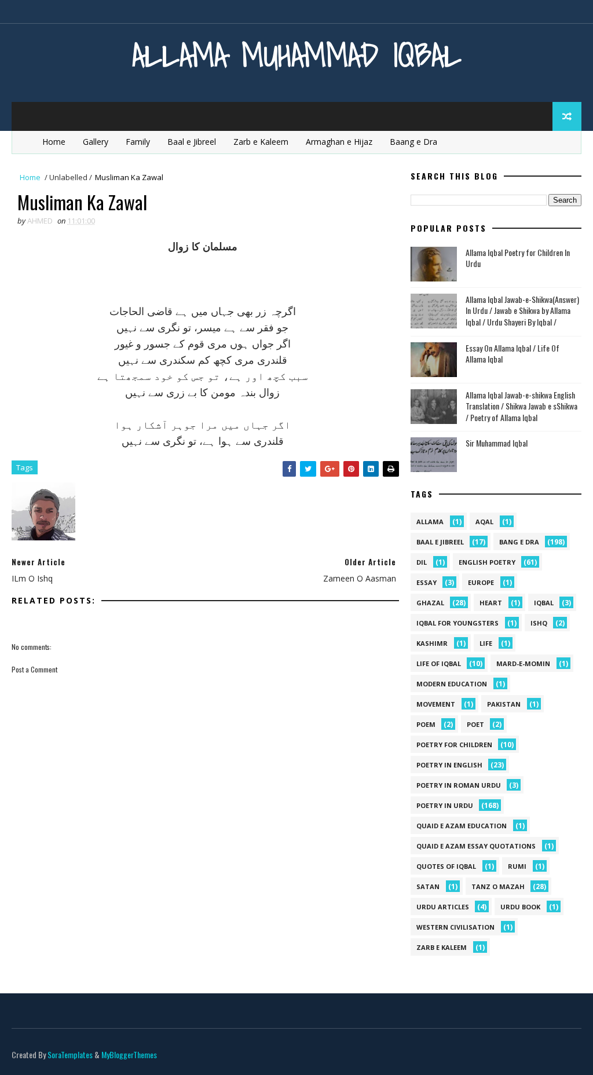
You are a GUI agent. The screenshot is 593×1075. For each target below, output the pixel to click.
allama (430, 521)
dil (421, 562)
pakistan (504, 704)
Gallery (95, 141)
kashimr (432, 643)
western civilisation (455, 927)
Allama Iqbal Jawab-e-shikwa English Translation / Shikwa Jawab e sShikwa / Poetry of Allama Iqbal (521, 406)
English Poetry (487, 562)
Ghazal (430, 602)
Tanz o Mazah (498, 886)
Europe (481, 582)
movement (435, 704)
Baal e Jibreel (191, 141)
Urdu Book (520, 906)
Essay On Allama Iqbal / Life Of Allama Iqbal (512, 353)
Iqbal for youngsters (457, 623)
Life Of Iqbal (438, 663)
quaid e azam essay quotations (476, 846)
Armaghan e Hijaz (339, 141)
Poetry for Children (454, 744)
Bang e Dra (519, 542)
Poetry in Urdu (444, 805)
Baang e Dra (413, 141)
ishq (538, 623)
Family (138, 141)
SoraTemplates (70, 1054)
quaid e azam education (461, 825)
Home (53, 141)
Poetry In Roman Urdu (458, 785)
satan (428, 886)
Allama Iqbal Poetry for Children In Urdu (518, 258)
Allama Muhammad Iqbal (297, 55)
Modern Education (451, 683)
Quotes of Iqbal (446, 866)
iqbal (544, 602)
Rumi (517, 866)
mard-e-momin (523, 663)
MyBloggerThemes (129, 1054)
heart (490, 602)
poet (475, 724)
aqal (484, 521)
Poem (425, 724)
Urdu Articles (442, 906)
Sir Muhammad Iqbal (497, 443)
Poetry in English (449, 764)
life (485, 643)
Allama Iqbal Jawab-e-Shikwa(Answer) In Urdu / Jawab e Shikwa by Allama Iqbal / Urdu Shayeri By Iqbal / (522, 310)
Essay (426, 582)
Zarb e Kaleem (260, 141)
